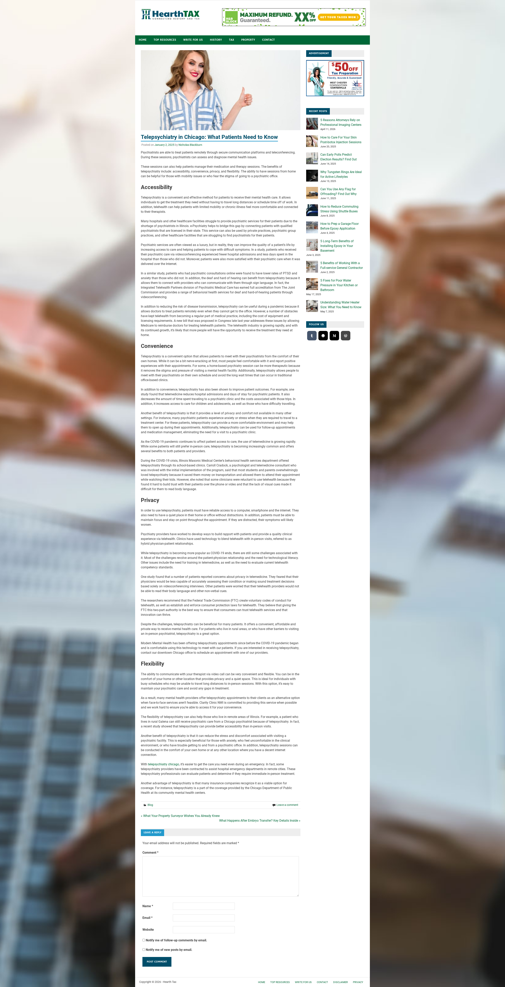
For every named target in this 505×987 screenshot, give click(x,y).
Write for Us (193, 40)
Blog (150, 804)
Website (148, 929)
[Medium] (334, 335)
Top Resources (165, 40)
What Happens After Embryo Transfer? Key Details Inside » (259, 820)
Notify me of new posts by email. (169, 950)
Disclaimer (340, 982)
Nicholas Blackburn (190, 144)
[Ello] (323, 335)
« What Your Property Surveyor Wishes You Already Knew (180, 816)
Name (147, 906)
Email (147, 918)
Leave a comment (287, 804)
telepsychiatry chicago (163, 764)
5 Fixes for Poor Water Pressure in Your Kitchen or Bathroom (339, 285)
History (216, 40)
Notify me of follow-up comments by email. (176, 940)
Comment (150, 852)
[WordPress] (345, 335)
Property (248, 40)
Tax (231, 40)
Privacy (358, 982)
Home (143, 40)
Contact (268, 40)
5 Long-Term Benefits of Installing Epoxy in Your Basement (337, 245)
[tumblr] (312, 335)
